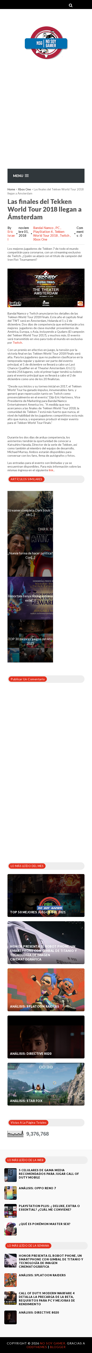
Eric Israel (11, 235)
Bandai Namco (43, 228)
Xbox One (24, 189)
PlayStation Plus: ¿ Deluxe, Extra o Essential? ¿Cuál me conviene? (49, 1207)
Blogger (58, 1347)
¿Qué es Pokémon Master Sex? (45, 1224)
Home (11, 189)
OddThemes (37, 1347)
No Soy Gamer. (53, 1343)
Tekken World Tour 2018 (48, 233)
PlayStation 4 (43, 231)
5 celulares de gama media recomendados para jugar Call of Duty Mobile (49, 1173)
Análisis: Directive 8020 (30, 1053)
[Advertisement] (46, 124)
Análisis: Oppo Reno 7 (37, 1188)
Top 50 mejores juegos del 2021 (37, 912)
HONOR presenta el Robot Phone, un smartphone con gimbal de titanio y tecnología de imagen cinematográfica (43, 953)
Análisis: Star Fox (26, 1101)
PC (57, 228)
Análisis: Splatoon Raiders (34, 1006)
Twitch (65, 235)
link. (51, 470)
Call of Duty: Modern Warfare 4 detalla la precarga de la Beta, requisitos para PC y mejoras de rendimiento (47, 1298)
